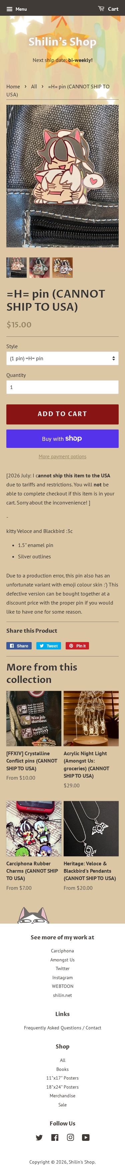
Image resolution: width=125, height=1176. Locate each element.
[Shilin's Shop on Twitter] (39, 1139)
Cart (113, 9)
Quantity (16, 375)
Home (13, 87)
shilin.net (62, 995)
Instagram (62, 977)
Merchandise (62, 1096)
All (34, 87)
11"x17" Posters (62, 1078)
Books (62, 1069)
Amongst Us (62, 960)
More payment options (62, 456)
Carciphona (62, 951)
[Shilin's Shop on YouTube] (86, 1139)
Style (12, 346)
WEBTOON (62, 986)
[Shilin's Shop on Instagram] (70, 1139)
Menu (20, 9)
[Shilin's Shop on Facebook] (55, 1139)
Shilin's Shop (62, 42)
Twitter (63, 968)
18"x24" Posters (62, 1087)
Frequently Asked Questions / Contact (62, 1028)
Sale (62, 1105)
